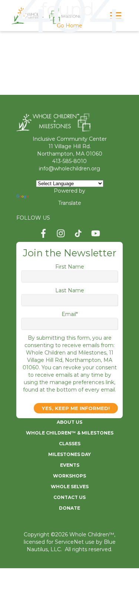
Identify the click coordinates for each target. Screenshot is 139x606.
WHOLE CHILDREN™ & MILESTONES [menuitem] (69, 433)
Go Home (69, 25)
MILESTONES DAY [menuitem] (69, 454)
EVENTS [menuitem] (69, 465)
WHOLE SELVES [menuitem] (70, 486)
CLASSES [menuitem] (69, 443)
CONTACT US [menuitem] (69, 497)
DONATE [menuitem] (69, 508)
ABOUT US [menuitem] (69, 422)
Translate (69, 203)
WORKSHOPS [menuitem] (69, 476)
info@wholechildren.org (69, 168)
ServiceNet (69, 542)
